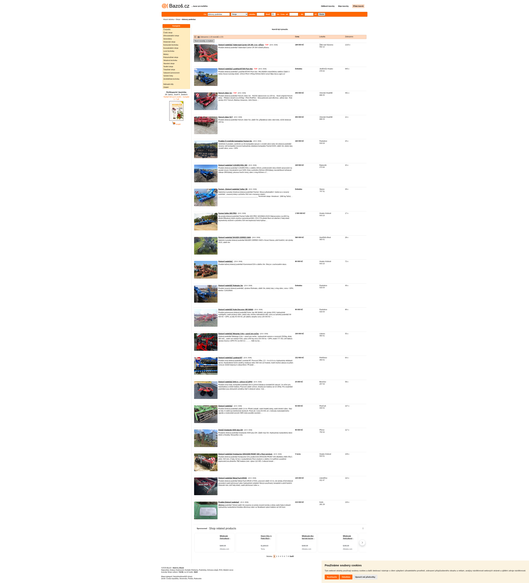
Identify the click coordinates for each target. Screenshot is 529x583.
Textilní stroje (168, 67)
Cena (297, 37)
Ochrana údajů (212, 570)
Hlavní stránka (168, 19)
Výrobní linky (168, 76)
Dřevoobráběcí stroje (171, 36)
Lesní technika (168, 51)
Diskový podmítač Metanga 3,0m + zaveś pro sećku (238, 334)
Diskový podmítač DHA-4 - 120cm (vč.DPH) (235, 382)
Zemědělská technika (171, 79)
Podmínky (202, 570)
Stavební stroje (169, 64)
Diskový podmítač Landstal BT (230, 358)
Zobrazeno (349, 37)
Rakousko (198, 579)
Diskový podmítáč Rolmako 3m (230, 286)
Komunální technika (170, 45)
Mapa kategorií (166, 576)
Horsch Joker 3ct (225, 93)
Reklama (194, 570)
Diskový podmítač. (225, 261)
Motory (165, 54)
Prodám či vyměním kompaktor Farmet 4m (235, 141)
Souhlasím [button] (332, 577)
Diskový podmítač (225, 406)
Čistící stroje (167, 33)
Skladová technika (170, 60)
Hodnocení (180, 570)
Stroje (178, 19)
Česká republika (172, 579)
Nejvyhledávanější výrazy (182, 576)
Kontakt (188, 570)
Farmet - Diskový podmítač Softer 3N (232, 189)
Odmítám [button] (346, 577)
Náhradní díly (168, 84)
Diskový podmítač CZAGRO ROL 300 (232, 165)
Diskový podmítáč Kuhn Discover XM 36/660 (235, 310)
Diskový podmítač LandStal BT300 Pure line (235, 69)
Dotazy (172, 570)
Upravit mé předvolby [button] (365, 577)
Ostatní (166, 87)
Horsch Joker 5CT (225, 117)
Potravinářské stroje (170, 57)
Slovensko (183, 579)
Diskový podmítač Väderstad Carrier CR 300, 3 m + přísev (241, 45)
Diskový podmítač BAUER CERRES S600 (234, 237)
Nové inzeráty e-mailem (204, 41)
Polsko (190, 579)
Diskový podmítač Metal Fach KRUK (232, 478)
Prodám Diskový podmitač (228, 502)
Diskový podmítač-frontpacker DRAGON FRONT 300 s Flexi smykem (245, 454)
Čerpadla (166, 29)
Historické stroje (169, 42)
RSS (220, 570)
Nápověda (165, 570)
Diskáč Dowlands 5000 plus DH (230, 430)
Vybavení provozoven (171, 73)
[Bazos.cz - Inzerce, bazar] (175, 8)
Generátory (167, 39)
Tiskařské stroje (169, 70)
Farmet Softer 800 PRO (227, 213)
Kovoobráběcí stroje (170, 48)
